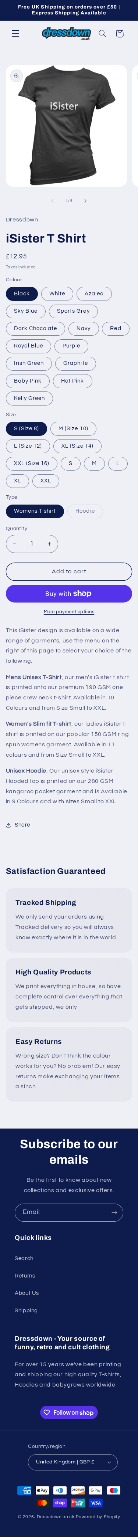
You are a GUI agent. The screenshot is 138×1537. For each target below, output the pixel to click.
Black (22, 293)
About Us (27, 1293)
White (57, 293)
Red (115, 328)
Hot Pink (72, 381)
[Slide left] (52, 201)
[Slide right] (86, 201)
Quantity (16, 528)
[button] (15, 33)
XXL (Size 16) (32, 463)
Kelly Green (29, 398)
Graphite (75, 363)
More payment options (69, 612)
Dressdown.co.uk (56, 1517)
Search (24, 1258)
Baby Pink (28, 381)
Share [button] (22, 825)
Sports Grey (73, 311)
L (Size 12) (28, 446)
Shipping (26, 1310)
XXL (45, 481)
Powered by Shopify (98, 1517)
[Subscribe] (114, 1213)
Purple (71, 346)
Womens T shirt (35, 511)
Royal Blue (28, 346)
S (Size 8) (26, 428)
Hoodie (89, 513)
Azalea (94, 293)
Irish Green (29, 363)
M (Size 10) (73, 428)
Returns (25, 1276)
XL (17, 481)
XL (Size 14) (77, 446)
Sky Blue (26, 311)
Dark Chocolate (35, 328)
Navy (84, 328)
